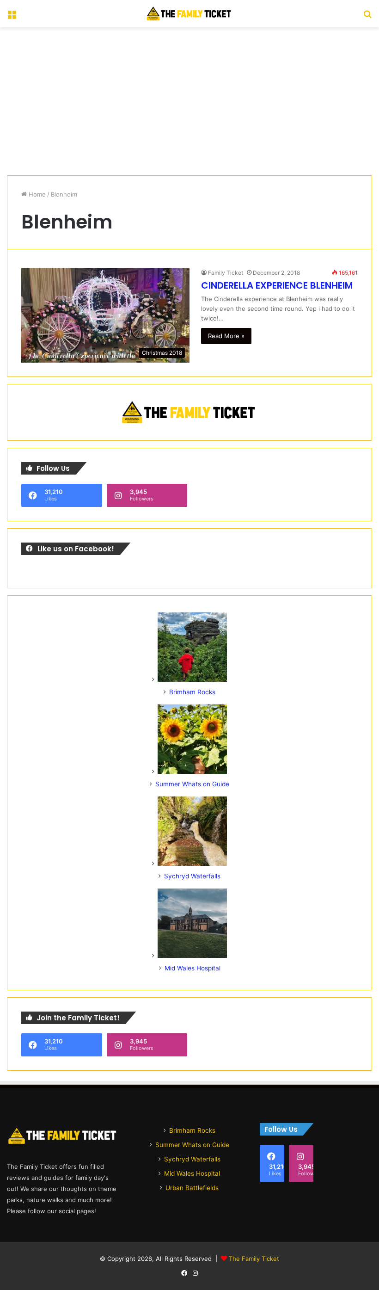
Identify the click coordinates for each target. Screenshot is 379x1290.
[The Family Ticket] (189, 13)
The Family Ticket (254, 1258)
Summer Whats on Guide (192, 784)
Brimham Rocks (192, 692)
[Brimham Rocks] (192, 679)
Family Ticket (225, 272)
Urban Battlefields (192, 1187)
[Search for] (367, 17)
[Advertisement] (189, 101)
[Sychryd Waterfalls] (192, 863)
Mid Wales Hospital (192, 968)
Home (36, 194)
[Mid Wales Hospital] (192, 955)
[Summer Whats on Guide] (192, 771)
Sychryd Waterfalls (192, 876)
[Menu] (11, 17)
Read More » (226, 335)
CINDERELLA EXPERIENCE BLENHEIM (277, 285)
